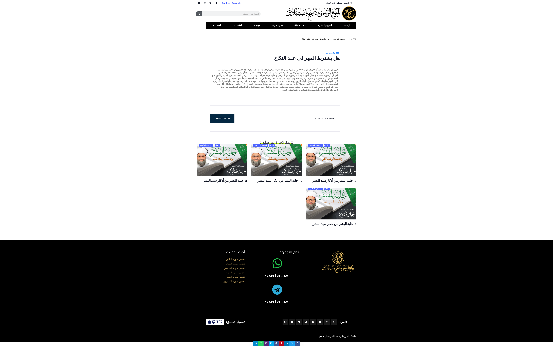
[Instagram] (327, 322)
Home (352, 39)
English (226, 3)
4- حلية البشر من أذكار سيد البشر (334, 180)
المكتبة (239, 25)
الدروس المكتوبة (325, 25)
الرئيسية (347, 25)
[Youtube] (320, 322)
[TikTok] (306, 322)
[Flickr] (292, 322)
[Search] (199, 13)
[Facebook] (334, 322)
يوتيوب (257, 25)
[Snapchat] (285, 322)
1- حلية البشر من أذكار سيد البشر (334, 224)
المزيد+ (218, 25)
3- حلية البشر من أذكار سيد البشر (279, 180)
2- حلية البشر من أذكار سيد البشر (225, 180)
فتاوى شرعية (277, 25)
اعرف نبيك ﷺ (300, 25)
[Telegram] (313, 322)
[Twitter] (299, 322)
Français (238, 3)
